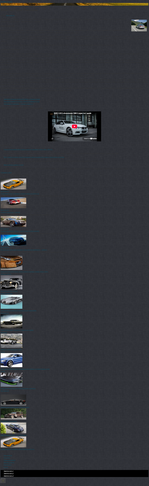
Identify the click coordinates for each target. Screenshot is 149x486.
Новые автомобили (6, 293)
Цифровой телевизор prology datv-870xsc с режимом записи (22, 99)
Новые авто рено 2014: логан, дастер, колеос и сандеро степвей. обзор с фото (24, 272)
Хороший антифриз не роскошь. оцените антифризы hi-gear (22, 101)
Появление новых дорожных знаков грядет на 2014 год (17, 449)
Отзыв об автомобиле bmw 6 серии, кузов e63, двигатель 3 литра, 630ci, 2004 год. (28, 149)
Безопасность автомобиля (9, 421)
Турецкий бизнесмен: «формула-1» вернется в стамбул (17, 330)
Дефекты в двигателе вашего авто (11, 349)
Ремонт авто (7, 465)
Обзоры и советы (6, 274)
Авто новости (10, 15)
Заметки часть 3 (9, 476)
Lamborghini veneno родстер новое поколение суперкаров (18, 388)
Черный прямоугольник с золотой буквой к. (14, 435)
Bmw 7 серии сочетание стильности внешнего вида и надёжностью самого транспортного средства (34, 157)
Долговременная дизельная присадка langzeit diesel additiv (18, 310)
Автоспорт (4, 332)
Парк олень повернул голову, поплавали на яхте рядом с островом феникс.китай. (25, 369)
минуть (5, 172)
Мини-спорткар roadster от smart (14, 165)
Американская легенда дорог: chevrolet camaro (15, 407)
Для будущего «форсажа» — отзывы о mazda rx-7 (18, 104)
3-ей (2, 172)
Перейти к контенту (6, 2)
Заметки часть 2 (9, 473)
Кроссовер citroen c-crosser (9, 291)
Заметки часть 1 (9, 471)
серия (10, 172)
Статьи (3, 352)
